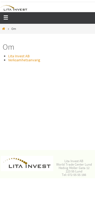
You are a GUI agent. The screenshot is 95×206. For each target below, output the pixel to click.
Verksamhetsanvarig (24, 60)
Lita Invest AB (19, 56)
